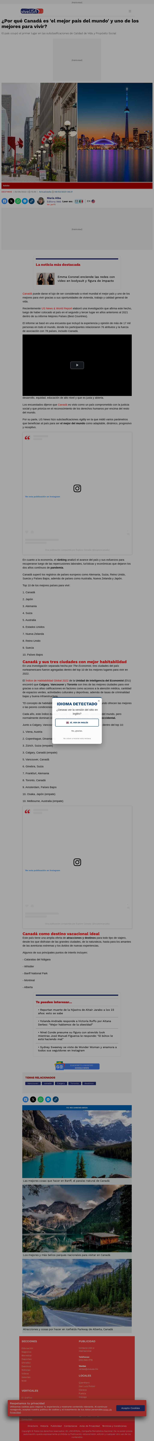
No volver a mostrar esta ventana (77, 738)
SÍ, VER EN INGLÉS (77, 722)
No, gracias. (77, 731)
